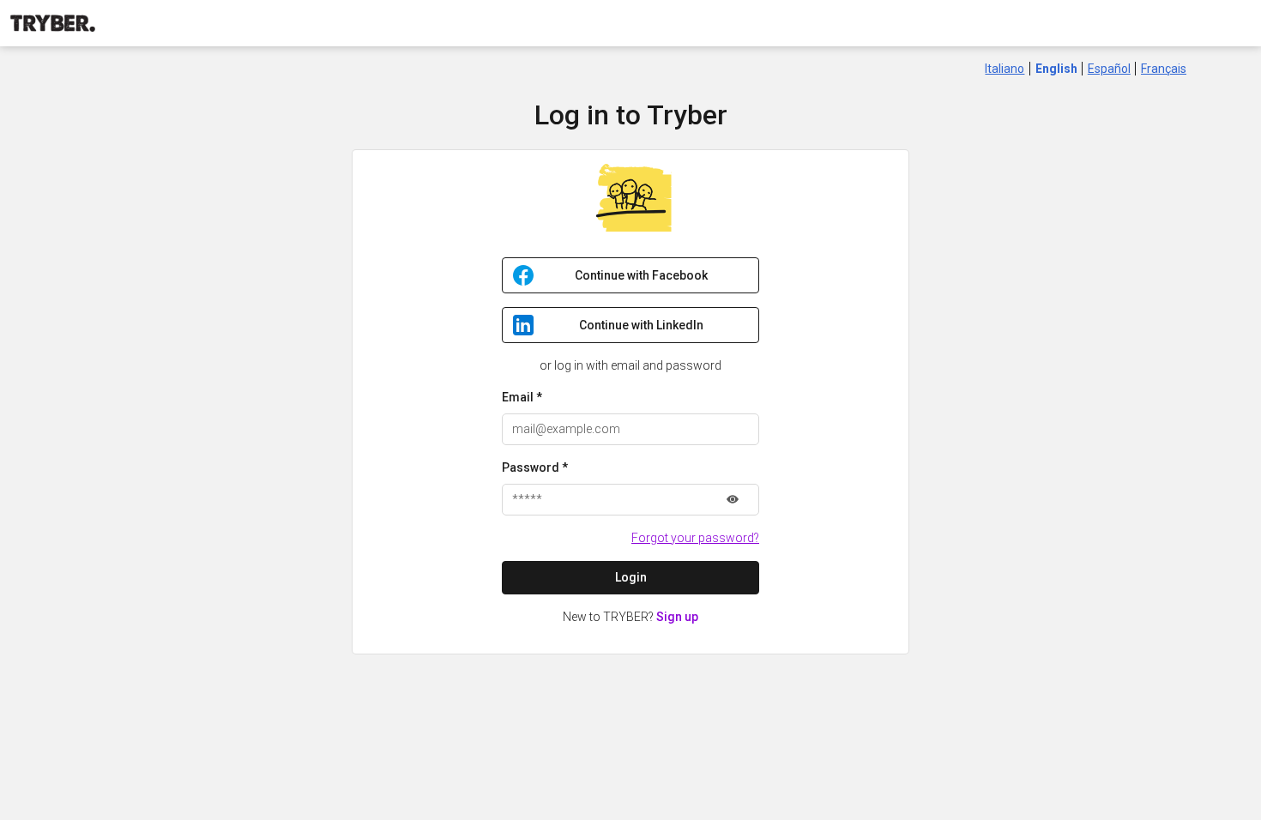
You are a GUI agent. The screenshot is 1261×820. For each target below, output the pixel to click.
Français (1163, 68)
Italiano (1004, 68)
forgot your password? (695, 538)
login (631, 577)
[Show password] (732, 500)
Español (1109, 68)
